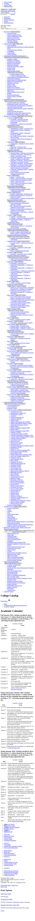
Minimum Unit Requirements (14, 81)
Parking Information (12, 573)
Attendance (10, 515)
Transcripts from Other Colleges (15, 66)
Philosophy (10, 347)
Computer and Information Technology (17, 235)
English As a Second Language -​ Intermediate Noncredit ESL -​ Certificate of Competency (22, 288)
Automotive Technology (13, 150)
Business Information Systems (15, 200)
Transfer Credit (11, 69)
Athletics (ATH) (14, 420)
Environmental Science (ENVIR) (19, 451)
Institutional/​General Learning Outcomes (17, 104)
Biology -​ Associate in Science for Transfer (21, 178)
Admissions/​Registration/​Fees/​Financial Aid (15, 56)
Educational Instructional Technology (16, 255)
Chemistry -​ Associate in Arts (17, 216)
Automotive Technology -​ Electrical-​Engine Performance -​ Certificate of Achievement (21, 164)
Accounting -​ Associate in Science (19, 119)
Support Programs (8, 865)
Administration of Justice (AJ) (18, 413)
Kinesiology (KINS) (15, 466)
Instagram (15, 872)
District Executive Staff (13, 38)
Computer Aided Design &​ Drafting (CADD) (22, 436)
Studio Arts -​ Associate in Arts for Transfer (21, 148)
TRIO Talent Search (12, 555)
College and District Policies (11, 561)
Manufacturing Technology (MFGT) (19, 471)
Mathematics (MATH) (16, 472)
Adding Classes (11, 84)
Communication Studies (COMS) (19, 433)
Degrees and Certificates (10, 116)
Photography (10, 588)
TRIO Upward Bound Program (15, 557)
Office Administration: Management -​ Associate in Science (20, 203)
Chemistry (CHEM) (15, 432)
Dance (8, 249)
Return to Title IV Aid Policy (14, 96)
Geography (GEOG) (15, 457)
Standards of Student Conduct (15, 581)
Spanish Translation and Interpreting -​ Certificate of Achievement (20, 396)
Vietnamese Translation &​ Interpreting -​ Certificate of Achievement (20, 399)
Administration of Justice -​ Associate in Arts (21, 128)
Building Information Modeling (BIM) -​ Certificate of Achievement (20, 189)
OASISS (9, 551)
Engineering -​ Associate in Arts (18, 263)
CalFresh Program (12, 536)
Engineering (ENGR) (15, 447)
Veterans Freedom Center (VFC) (15, 558)
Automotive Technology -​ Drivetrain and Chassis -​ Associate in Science (20, 155)
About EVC (7, 17)
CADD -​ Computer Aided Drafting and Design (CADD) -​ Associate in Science (20, 232)
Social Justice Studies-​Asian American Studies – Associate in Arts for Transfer (22, 300)
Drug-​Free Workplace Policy (14, 571)
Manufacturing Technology (14, 330)
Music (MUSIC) (14, 474)
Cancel (2, 910)
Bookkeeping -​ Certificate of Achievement (21, 124)
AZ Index (6, 3)
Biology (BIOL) (14, 426)
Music (8, 341)
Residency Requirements (13, 63)
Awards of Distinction (12, 508)
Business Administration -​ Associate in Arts (21, 194)
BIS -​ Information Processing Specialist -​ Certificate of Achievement (20, 206)
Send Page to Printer (6, 894)
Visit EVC (6, 843)
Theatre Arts (10, 377)
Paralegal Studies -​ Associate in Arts (19, 326)
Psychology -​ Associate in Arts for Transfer (21, 365)
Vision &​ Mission (11, 45)
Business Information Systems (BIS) (19, 431)
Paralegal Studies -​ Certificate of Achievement (22, 329)
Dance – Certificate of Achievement (19, 250)
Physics (9, 355)
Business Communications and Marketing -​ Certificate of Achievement (21, 209)
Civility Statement (11, 54)
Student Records (11, 520)
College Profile (8, 44)
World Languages (11, 394)
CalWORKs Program (12, 538)
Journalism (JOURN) (15, 465)
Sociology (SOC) (14, 491)
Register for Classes (9, 836)
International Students (12, 65)
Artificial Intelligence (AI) (17, 417)
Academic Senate (11, 566)
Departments (7, 18)
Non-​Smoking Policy (12, 572)
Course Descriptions (12, 410)
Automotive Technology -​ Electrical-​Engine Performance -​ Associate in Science (21, 161)
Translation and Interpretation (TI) (19, 497)
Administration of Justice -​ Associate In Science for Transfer (20, 133)
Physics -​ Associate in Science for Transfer (21, 357)
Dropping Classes (11, 86)
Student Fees (10, 90)
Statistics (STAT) (14, 494)
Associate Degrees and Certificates (16, 102)
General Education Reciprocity (15, 111)
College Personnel (8, 591)
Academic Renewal (12, 518)
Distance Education (12, 587)
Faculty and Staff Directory (11, 847)
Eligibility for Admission (13, 60)
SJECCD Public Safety (13, 576)
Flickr (12, 875)
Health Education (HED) (16, 459)
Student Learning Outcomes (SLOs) (16, 526)
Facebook (15, 871)
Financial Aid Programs (13, 95)
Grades (9, 98)
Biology (9, 175)
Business (9, 192)
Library (6, 860)
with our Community (12, 827)
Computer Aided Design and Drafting (17, 228)
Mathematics (10, 336)
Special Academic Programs (14, 560)
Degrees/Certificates (9, 20)
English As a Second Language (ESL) (20, 450)
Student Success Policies (13, 87)
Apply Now (7, 834)
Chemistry (9, 215)
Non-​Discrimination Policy (14, 35)
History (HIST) (14, 460)
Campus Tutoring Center (10, 863)
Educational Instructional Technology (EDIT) (22, 445)
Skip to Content (8, 2)
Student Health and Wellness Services (17, 552)
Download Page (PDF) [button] (7, 899)
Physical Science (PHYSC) (17, 482)
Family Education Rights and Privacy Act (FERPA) (20, 521)
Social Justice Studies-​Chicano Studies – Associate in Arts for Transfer (20, 303)
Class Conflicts (11, 517)
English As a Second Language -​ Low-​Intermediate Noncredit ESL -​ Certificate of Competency (21, 292)
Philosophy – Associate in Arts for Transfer (21, 349)
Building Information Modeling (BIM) (20, 428)
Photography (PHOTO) (16, 479)
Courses (6, 21)
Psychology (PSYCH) (16, 487)
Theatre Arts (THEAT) (16, 496)
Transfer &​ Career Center (13, 554)
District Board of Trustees (13, 39)
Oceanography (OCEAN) (17, 477)
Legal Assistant (11, 324)
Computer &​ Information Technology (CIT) (21, 435)
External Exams (11, 68)
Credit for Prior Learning (13, 71)
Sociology (9, 370)
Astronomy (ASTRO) (16, 419)
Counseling (10, 246)
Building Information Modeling (15, 186)
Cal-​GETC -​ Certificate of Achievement (20, 247)
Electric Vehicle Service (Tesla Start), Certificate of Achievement (19, 173)
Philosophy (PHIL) (15, 478)
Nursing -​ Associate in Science (18, 346)
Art (8, 145)
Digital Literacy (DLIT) (16, 442)
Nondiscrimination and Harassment (16, 582)
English (9, 281)
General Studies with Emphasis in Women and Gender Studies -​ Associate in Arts (22, 389)
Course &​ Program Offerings (14, 50)
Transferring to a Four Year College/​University (19, 113)
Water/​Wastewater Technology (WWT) (20, 500)
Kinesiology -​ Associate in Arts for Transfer (21, 322)
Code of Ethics (11, 53)
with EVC (9, 828)
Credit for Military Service (17, 74)
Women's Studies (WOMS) (17, 502)
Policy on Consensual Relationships (16, 575)
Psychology (10, 363)
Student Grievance (12, 584)
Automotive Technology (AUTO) (19, 425)
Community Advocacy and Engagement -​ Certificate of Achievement (21, 372)
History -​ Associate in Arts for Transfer (20, 319)
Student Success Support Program (16, 89)
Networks (8, 831)
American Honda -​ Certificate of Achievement (22, 153)
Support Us (7, 856)
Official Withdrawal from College (15, 92)
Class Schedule (8, 837)
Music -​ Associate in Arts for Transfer (20, 343)
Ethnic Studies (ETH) (16, 453)
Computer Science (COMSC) (18, 438)
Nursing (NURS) (14, 475)
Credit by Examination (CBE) (18, 75)
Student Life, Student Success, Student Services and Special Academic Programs (17, 528)
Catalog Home (7, 5)
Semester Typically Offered (14, 505)
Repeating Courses (12, 408)
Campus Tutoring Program (14, 539)
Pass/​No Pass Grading (13, 514)
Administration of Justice (13, 125)
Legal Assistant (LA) (15, 468)
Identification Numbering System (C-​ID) (17, 114)
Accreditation (10, 51)
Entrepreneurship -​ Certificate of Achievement (22, 198)
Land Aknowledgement (10, 855)
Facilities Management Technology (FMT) (21, 454)
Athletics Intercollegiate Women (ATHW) (21, 423)
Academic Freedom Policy (14, 565)
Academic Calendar (12, 59)
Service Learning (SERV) (17, 488)
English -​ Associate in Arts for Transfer (20, 283)
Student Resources (8, 22)
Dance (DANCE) (15, 441)
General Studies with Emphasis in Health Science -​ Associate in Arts (21, 180)
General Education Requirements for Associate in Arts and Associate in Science (19, 106)
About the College (12, 33)
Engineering (10, 261)
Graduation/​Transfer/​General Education (14, 99)
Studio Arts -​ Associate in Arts (18, 147)
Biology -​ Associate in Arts (17, 177)
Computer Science (12, 241)
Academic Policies (8, 506)
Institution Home (8, 6)
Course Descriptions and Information (13, 402)
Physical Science (11, 351)
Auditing (9, 511)
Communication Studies (13, 222)
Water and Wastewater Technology (16, 380)
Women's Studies (11, 387)
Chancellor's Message (12, 42)
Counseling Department (10, 840)
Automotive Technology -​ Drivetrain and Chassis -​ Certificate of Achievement (20, 158)
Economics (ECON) (15, 444)
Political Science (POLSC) (17, 485)
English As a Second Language (15, 284)
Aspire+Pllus (10, 535)
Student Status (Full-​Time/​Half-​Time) (16, 80)
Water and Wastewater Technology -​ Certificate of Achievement (19, 384)
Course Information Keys (13, 405)
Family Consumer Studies (13, 308)
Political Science (11, 359)
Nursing (9, 344)
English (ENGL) (14, 448)
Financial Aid (7, 859)
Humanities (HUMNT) (16, 462)
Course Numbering (12, 407)
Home (5, 604)
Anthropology (10, 142)
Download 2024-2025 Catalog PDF (10, 905)
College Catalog (8, 839)
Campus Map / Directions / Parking (13, 846)
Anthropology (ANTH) (16, 414)
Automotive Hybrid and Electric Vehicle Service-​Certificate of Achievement (20, 167)
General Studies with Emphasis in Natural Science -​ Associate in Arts (21, 183)
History (9, 318)
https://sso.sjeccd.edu (16, 689)
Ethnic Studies (11, 295)
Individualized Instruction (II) (17, 463)
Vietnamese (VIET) (15, 499)
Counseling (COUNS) (16, 439)
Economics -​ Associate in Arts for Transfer (21, 254)
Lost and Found (11, 590)
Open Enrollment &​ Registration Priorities (18, 77)
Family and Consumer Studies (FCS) (19, 456)
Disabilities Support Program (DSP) (16, 542)
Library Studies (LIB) (16, 469)
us (7, 830)
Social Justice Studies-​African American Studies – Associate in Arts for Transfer (20, 297)
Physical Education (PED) (17, 481)
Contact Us (7, 868)
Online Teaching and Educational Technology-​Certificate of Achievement (20, 259)
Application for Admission (14, 62)
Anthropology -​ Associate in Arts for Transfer (22, 143)
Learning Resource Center (14, 548)
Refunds (9, 93)
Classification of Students (13, 78)
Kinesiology (10, 321)
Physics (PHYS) (14, 484)
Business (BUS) (14, 429)
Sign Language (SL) (15, 490)
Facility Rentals (8, 850)
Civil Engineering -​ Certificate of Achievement (22, 270)
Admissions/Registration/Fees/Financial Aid (15, 605)
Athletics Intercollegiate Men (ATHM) (20, 422)
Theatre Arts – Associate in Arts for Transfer (21, 379)
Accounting (10, 117)
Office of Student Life (12, 533)
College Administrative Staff (14, 36)
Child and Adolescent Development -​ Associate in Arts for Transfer (19, 312)
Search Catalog (4, 28)
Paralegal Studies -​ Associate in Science (20, 327)
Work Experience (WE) (16, 503)
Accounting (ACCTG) (16, 411)
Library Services (11, 549)
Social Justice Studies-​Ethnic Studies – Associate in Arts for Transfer (20, 306)
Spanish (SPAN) (14, 493)
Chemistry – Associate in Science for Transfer (22, 218)
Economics (10, 252)
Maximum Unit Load (12, 83)
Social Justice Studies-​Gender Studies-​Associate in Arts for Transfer (20, 392)
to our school (9, 824)
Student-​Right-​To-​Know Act (14, 585)
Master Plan (7, 852)
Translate (12, 14)
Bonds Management (9, 853)
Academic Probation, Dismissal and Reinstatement (20, 524)
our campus (9, 826)
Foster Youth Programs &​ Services (16, 547)
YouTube (15, 874)
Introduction (7, 31)
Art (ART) (13, 416)
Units (8, 512)
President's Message (12, 40)
